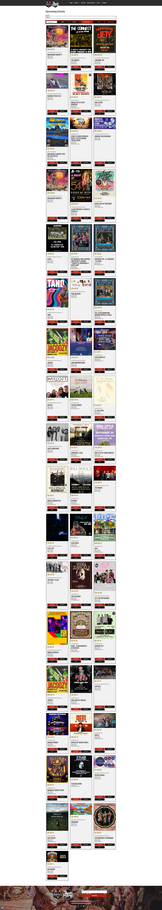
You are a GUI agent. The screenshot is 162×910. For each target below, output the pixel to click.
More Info (62, 66)
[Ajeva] (57, 238)
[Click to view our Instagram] (78, 906)
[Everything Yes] (105, 339)
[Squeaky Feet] (105, 625)
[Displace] (105, 672)
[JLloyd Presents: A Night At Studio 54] (81, 185)
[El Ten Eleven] (105, 389)
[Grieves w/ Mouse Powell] (81, 724)
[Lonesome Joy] (105, 39)
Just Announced (86, 21)
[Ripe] (105, 527)
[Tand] (57, 293)
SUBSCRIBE (94, 895)
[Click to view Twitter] (83, 906)
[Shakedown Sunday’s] (57, 36)
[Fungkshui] (81, 809)
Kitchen (83, 2)
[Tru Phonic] (105, 473)
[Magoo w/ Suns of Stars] (57, 769)
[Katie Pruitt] (57, 817)
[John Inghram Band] (81, 341)
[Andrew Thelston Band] (105, 123)
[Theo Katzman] (81, 575)
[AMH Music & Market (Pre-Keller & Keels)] (57, 132)
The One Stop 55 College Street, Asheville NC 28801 (81, 903)
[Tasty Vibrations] (57, 432)
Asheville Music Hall (75, 108)
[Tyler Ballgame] (81, 767)
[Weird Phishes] (105, 762)
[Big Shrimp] (57, 856)
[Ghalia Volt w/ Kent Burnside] (81, 84)
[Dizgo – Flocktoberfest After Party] (81, 625)
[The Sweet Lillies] (57, 567)
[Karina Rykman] (57, 724)
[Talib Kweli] (81, 525)
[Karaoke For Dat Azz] (57, 81)
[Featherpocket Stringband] (105, 817)
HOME (71, 2)
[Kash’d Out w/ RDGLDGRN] (105, 182)
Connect (104, 2)
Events (76, 2)
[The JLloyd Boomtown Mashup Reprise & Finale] (105, 292)
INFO (98, 2)
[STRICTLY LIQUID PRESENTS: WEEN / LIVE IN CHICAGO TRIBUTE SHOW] (81, 123)
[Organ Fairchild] (57, 628)
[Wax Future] (105, 84)
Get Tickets (52, 66)
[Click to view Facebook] (81, 906)
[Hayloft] (57, 387)
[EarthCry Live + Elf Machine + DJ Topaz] (105, 238)
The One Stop (50, 58)
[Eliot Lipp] (57, 527)
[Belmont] (81, 479)
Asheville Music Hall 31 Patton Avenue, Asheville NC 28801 (81, 901)
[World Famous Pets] (57, 480)
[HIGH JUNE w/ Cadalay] (81, 679)
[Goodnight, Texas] (81, 435)
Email (83, 889)
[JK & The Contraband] (105, 576)
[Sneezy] (105, 720)
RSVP (52, 69)
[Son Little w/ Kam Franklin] (105, 435)
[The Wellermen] (81, 387)
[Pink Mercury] (81, 282)
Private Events (91, 2)
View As (47, 15)
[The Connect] (81, 39)
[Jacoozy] (57, 341)
